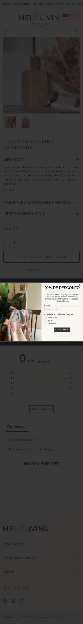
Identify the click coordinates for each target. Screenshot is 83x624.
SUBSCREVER (62, 330)
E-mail (47, 305)
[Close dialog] (80, 285)
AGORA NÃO (62, 336)
